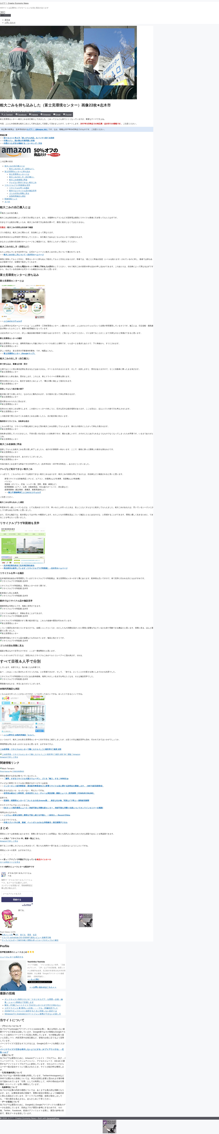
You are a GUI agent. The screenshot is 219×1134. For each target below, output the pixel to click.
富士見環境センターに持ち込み (17, 171)
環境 (29, 935)
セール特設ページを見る (10, 862)
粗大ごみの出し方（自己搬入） (22, 177)
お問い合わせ (10, 22)
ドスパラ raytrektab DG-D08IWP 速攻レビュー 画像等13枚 (26, 937)
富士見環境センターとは (19, 174)
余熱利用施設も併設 (17, 196)
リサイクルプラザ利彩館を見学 (17, 185)
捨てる (23, 935)
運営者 (7, 20)
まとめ (7, 201)
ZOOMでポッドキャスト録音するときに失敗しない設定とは (31, 1011)
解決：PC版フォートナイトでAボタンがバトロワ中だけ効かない (33, 1005)
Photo (2, 771)
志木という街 (7, 935)
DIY (16, 935)
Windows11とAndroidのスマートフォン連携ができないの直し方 (33, 1014)
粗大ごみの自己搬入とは (15, 166)
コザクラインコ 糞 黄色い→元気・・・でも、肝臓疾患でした (31, 1008)
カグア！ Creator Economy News (14, 3)
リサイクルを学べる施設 (19, 188)
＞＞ (33, 979)
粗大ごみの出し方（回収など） (22, 169)
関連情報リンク (11, 199)
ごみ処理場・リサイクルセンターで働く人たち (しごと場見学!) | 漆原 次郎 (30, 749)
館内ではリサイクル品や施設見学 (22, 190)
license (7, 771)
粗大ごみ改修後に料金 (18, 180)
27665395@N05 (18, 771)
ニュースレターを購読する (11, 957)
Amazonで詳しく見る (9, 757)
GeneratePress (53, 1118)
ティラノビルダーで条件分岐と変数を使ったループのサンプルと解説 (30, 940)
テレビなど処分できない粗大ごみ (22, 182)
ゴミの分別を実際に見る (19, 193)
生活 (34, 935)
